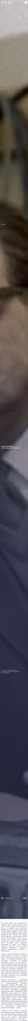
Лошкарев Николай (8, 898)
